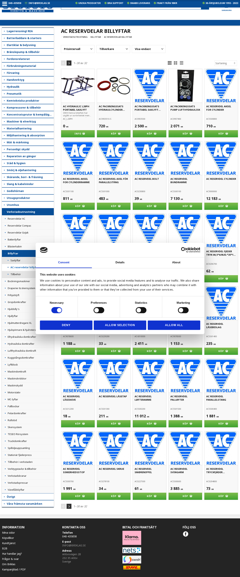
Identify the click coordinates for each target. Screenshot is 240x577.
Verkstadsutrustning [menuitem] (21, 212)
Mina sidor (8, 532)
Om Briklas (8, 564)
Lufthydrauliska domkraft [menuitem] (22, 350)
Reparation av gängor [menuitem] (21, 156)
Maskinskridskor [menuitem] (17, 378)
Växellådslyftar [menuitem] (16, 489)
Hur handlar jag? (12, 553)
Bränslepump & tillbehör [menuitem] (23, 52)
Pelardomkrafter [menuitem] (17, 413)
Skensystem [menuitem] (15, 427)
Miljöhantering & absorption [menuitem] (26, 135)
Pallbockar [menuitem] (13, 406)
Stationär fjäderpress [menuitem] (20, 455)
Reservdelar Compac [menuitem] (19, 225)
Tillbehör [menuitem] (15, 274)
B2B (4, 548)
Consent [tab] (63, 262)
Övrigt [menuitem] (11, 496)
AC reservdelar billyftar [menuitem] (25, 267)
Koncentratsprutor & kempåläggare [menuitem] (30, 114)
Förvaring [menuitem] (13, 73)
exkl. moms (165, 17)
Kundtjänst (9, 543)
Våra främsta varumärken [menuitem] (24, 503)
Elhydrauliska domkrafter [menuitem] (22, 336)
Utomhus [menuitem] (13, 205)
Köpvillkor (8, 538)
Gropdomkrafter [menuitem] (17, 302)
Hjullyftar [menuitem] (13, 316)
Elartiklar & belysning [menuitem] (21, 45)
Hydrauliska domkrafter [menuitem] (21, 343)
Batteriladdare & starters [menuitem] (24, 38)
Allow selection (120, 325)
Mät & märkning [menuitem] (18, 142)
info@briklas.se (39, 3)
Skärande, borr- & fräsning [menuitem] (25, 177)
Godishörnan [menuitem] (15, 191)
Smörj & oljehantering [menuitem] (21, 170)
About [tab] (176, 262)
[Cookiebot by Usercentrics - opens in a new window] (183, 250)
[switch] (99, 310)
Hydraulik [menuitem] (13, 86)
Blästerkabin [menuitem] (15, 246)
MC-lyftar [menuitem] (13, 399)
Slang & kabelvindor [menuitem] (20, 184)
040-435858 (14, 3)
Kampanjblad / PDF (14, 569)
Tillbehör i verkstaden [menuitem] (20, 462)
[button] (78, 49)
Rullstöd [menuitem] (12, 420)
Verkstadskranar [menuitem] (17, 475)
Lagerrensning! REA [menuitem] (20, 31)
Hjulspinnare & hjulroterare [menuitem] (23, 330)
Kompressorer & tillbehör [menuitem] (24, 107)
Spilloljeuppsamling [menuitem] (19, 448)
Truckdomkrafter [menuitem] (17, 441)
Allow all (174, 325)
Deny (66, 325)
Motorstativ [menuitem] (14, 392)
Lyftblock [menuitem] (13, 364)
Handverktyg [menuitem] (15, 80)
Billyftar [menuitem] (13, 253)
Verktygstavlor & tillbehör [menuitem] (22, 469)
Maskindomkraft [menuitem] (17, 371)
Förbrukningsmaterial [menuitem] (21, 66)
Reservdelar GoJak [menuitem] (18, 232)
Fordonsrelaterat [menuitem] (18, 59)
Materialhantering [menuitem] (19, 128)
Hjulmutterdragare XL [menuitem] (20, 323)
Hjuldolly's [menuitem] (14, 309)
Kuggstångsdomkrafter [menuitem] (21, 357)
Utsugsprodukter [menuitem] (18, 198)
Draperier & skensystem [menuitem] (21, 288)
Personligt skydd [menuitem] (18, 149)
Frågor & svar (10, 559)
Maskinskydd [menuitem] (15, 385)
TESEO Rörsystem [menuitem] (18, 434)
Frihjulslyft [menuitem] (13, 295)
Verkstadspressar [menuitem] (18, 482)
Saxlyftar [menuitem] (15, 260)
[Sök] (205, 6)
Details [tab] (120, 262)
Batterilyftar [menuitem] (14, 239)
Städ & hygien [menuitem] (16, 163)
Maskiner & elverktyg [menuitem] (21, 121)
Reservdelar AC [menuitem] (16, 218)
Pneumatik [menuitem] (14, 93)
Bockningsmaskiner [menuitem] (19, 281)
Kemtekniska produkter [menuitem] (23, 100)
